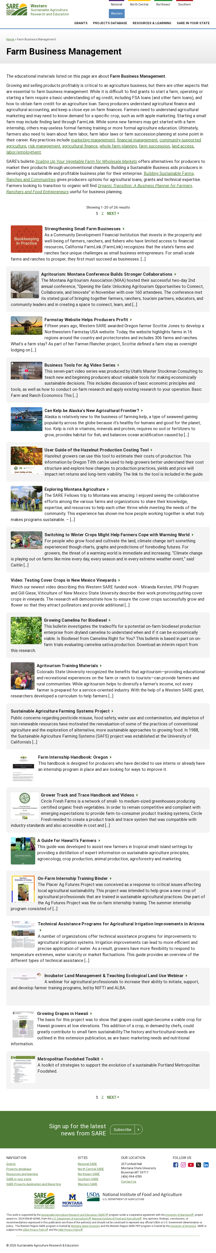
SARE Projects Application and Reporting (33, 1184)
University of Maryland (178, 1214)
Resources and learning (22, 1174)
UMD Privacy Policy (69, 1229)
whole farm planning (118, 146)
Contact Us (128, 1182)
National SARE (87, 1164)
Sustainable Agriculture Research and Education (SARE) (73, 1214)
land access (183, 146)
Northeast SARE (89, 1174)
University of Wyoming (183, 1226)
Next (111, 213)
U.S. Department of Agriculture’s (70, 1218)
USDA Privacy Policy (34, 1229)
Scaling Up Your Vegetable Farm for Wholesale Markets (86, 161)
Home (10, 39)
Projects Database (110, 23)
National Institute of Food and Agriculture (115, 1218)
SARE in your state (18, 1179)
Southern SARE (88, 1179)
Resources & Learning (152, 23)
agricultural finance (80, 146)
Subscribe (122, 1129)
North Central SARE (91, 1169)
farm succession (154, 146)
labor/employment (23, 152)
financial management (137, 139)
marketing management (93, 139)
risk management (44, 146)
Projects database (18, 1169)
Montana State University (85, 1226)
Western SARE (87, 1184)
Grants (81, 23)
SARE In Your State (193, 23)
